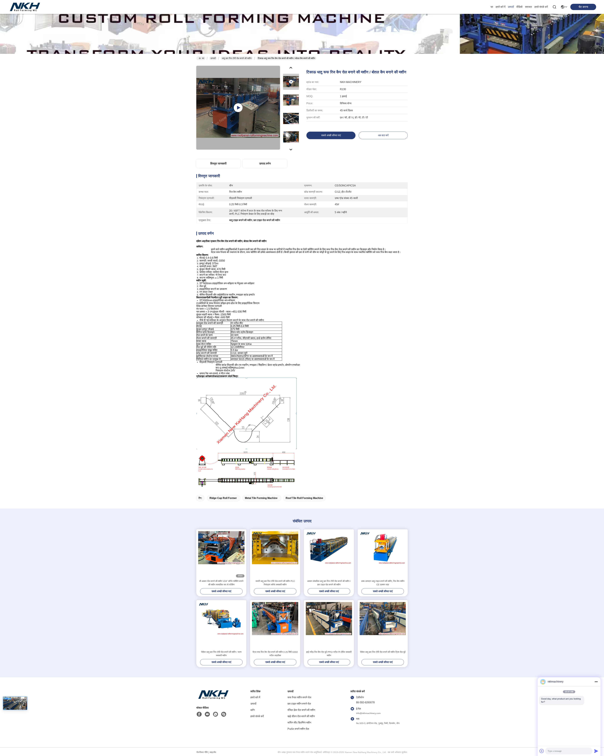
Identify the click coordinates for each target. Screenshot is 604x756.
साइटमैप (213, 752)
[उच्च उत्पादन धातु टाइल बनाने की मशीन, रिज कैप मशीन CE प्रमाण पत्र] (383, 554)
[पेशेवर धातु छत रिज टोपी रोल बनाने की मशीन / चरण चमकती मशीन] (221, 625)
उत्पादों (511, 7)
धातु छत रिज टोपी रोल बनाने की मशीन (237, 58)
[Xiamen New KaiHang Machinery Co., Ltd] (25, 7)
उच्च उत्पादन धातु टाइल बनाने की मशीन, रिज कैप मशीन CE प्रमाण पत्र (382, 583)
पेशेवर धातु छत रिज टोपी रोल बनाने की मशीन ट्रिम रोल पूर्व (382, 652)
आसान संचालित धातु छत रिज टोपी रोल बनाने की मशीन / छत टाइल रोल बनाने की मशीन (329, 583)
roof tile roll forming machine (304, 498)
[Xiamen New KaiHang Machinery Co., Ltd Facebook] (199, 714)
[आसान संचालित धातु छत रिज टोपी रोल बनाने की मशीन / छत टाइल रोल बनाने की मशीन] (329, 554)
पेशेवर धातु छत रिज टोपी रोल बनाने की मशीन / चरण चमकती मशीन (221, 654)
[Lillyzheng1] (223, 714)
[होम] (213, 698)
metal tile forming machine (261, 498)
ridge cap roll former (223, 498)
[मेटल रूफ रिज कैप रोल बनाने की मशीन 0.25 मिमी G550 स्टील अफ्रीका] (275, 625)
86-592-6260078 (365, 702)
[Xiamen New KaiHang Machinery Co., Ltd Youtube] (207, 714)
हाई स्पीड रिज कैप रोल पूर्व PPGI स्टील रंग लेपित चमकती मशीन (329, 654)
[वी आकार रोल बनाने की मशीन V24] (221, 554)
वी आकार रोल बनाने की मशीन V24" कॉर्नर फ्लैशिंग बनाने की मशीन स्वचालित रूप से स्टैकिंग (221, 583)
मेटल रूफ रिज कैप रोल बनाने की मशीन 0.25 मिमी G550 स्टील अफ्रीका (275, 654)
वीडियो (519, 7)
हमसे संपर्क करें (541, 7)
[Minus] (596, 682)
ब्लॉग (252, 710)
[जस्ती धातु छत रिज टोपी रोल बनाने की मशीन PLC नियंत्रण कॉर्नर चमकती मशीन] (275, 554)
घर (492, 7)
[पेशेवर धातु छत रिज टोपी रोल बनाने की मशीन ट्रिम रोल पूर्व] (383, 625)
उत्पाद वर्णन (265, 163)
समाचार (528, 7)
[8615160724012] (215, 714)
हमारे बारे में (500, 7)
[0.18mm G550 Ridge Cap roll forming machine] (238, 108)
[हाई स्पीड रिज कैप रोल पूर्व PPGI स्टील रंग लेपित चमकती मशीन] (329, 625)
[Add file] (542, 750)
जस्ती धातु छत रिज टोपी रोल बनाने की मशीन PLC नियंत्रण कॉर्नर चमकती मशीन (275, 583)
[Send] (596, 750)
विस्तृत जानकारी (218, 163)
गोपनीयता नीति (202, 752)
